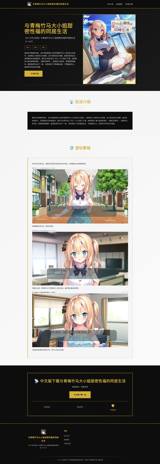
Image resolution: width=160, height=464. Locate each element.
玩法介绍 (110, 4)
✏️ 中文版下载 (33, 73)
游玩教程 (119, 4)
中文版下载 (129, 4)
